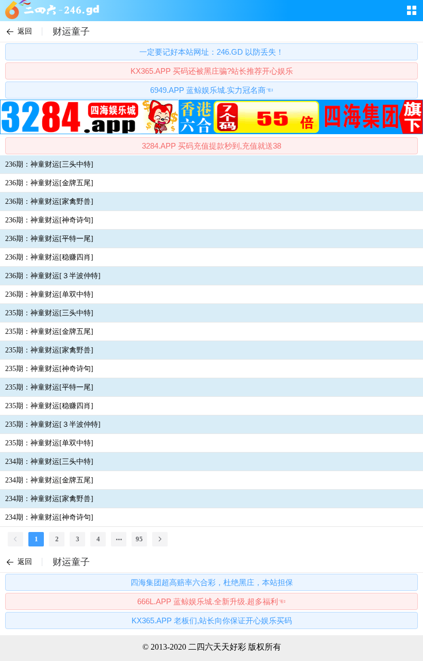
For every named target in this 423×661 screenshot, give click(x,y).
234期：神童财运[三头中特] (49, 461)
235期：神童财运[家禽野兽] (49, 350)
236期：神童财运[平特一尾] (49, 239)
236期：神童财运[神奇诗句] (49, 220)
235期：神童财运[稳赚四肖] (49, 406)
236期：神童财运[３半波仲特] (53, 276)
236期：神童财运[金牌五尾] (49, 183)
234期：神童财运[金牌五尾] (49, 480)
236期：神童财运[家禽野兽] (49, 201)
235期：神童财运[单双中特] (49, 443)
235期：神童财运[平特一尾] (49, 387)
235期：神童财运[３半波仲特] (53, 424)
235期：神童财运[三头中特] (49, 313)
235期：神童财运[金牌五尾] (49, 331)
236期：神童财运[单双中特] (49, 294)
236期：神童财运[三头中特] (49, 164)
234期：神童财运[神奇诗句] (49, 517)
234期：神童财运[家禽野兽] (49, 499)
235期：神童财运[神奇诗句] (49, 369)
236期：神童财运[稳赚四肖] (49, 257)
